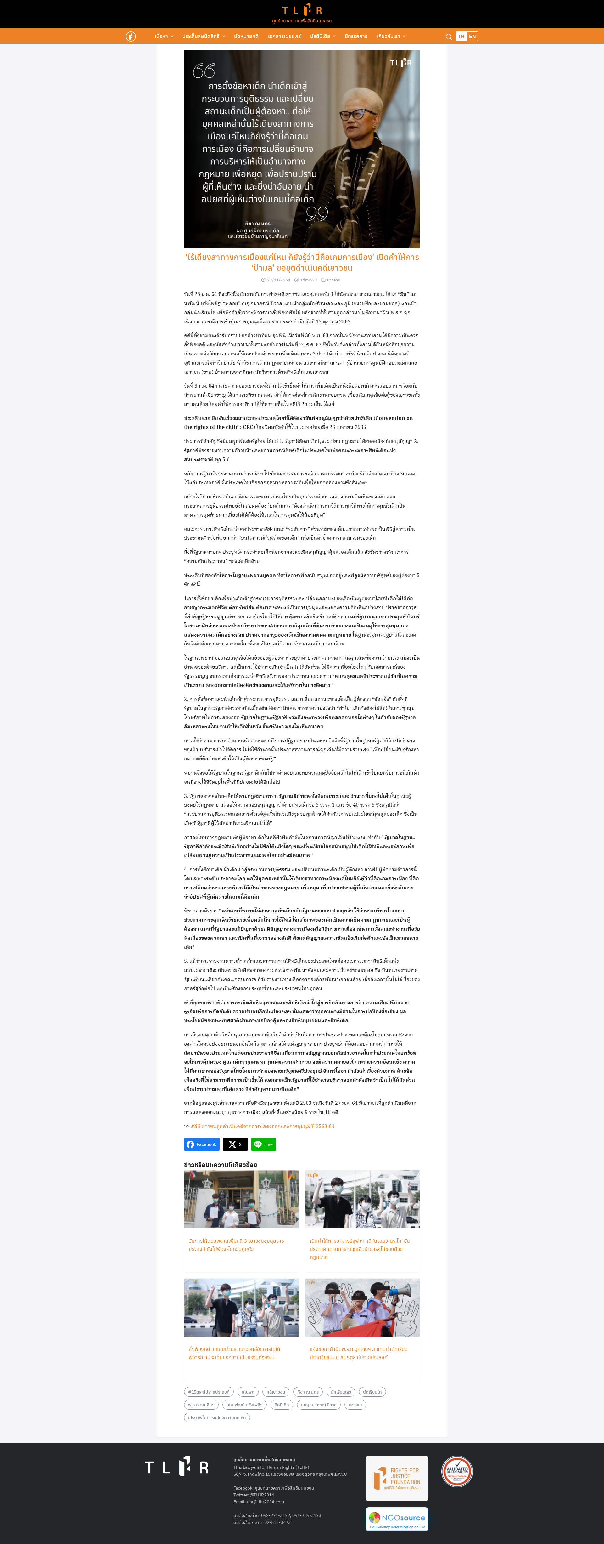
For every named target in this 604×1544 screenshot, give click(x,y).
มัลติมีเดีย (320, 36)
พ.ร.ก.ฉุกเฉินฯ (201, 1404)
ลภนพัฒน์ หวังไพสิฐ (244, 1404)
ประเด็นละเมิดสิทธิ (201, 36)
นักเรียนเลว (341, 1391)
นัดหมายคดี (246, 36)
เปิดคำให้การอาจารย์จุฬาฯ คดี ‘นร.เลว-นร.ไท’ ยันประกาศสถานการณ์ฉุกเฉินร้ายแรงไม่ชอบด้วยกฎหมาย (360, 1249)
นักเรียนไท (372, 1391)
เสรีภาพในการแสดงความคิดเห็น (217, 1417)
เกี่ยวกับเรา (388, 36)
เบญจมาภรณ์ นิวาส (319, 1404)
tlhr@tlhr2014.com (265, 1501)
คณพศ (248, 1391)
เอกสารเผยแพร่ (284, 36)
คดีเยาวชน (275, 1391)
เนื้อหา (161, 36)
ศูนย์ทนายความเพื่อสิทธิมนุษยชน (302, 20)
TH (461, 36)
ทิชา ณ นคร (308, 1391)
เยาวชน (355, 1404)
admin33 (308, 280)
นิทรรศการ (356, 36)
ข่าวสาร (333, 280)
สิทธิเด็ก (282, 1404)
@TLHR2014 (262, 1494)
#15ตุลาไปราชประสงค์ (209, 1391)
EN (472, 36)
